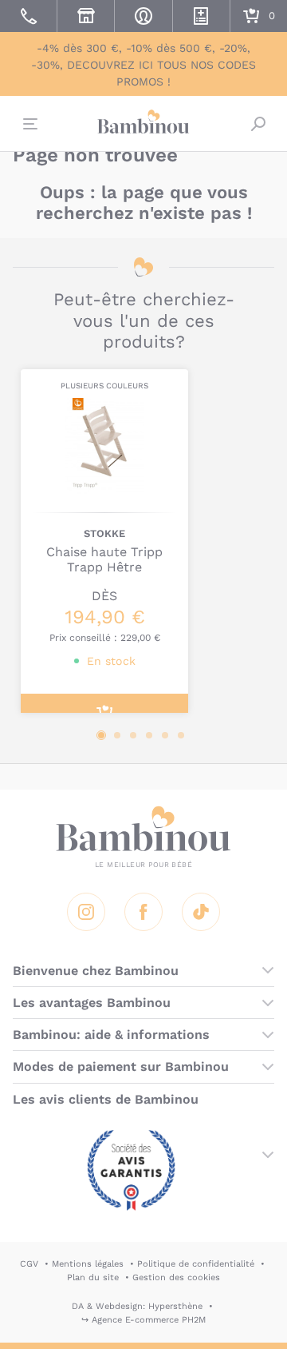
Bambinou (143, 121)
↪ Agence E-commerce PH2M (143, 1320)
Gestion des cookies (176, 1277)
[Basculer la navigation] (29, 124)
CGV (29, 1264)
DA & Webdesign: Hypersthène (137, 1306)
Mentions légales (88, 1264)
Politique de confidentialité (195, 1264)
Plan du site (93, 1277)
